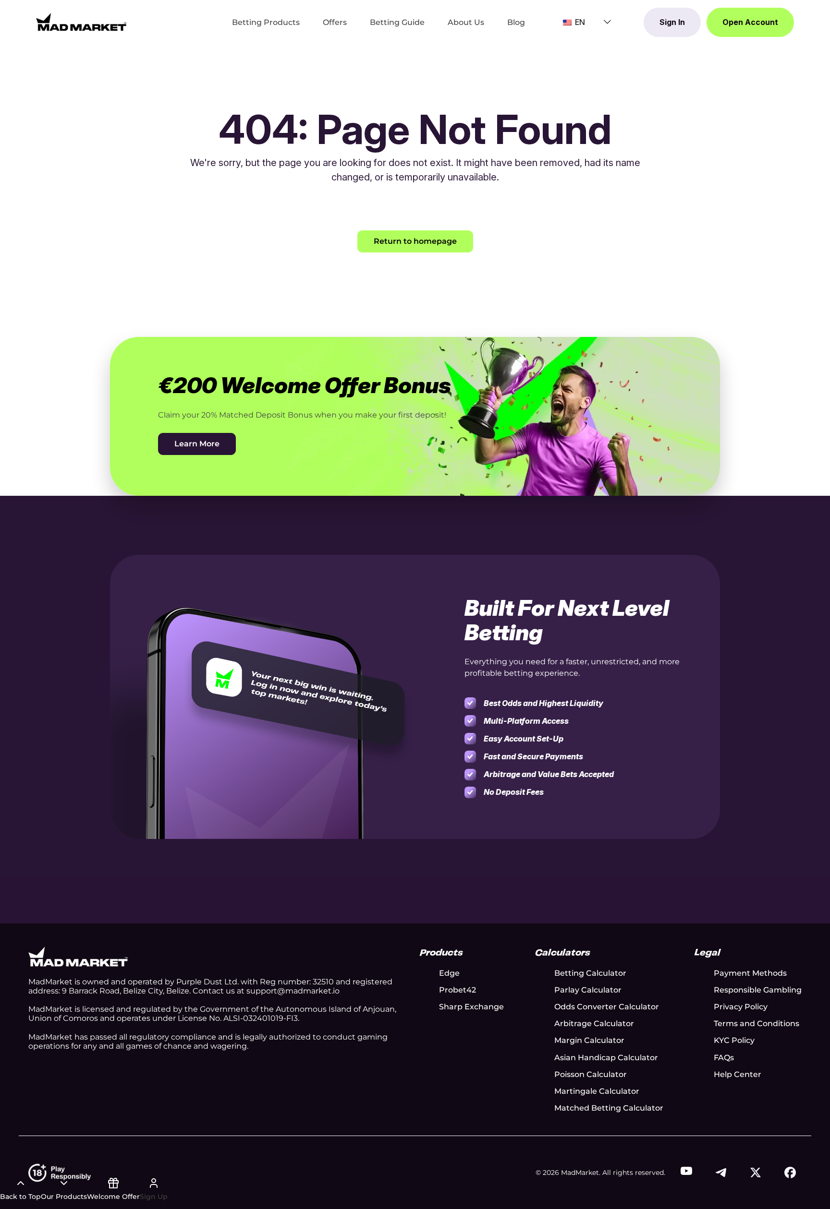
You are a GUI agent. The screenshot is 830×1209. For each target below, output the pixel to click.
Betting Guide (397, 22)
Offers (335, 22)
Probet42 (457, 989)
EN (579, 22)
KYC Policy (734, 1040)
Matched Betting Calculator (608, 1108)
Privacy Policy (741, 1006)
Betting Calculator (590, 973)
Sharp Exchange (471, 1006)
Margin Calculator (589, 1040)
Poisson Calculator (590, 1074)
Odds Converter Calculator (606, 1006)
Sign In (672, 22)
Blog (516, 22)
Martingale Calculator (596, 1091)
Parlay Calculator (588, 989)
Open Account (750, 22)
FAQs (724, 1057)
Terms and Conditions (756, 1023)
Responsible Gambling (758, 989)
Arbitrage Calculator (594, 1023)
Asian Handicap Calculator (606, 1057)
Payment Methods (750, 973)
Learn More (197, 443)
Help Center (737, 1074)
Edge (449, 973)
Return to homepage (415, 241)
